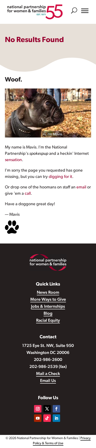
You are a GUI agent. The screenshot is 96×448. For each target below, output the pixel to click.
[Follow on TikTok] (47, 418)
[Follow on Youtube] (37, 418)
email (81, 187)
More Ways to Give (48, 300)
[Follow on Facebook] (56, 409)
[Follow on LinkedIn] (56, 418)
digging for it (60, 177)
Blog (48, 314)
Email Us (48, 381)
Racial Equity (48, 321)
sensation (13, 160)
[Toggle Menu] (85, 10)
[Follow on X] (47, 409)
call (28, 194)
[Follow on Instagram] (37, 409)
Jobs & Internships (48, 307)
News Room (48, 293)
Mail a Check (48, 374)
